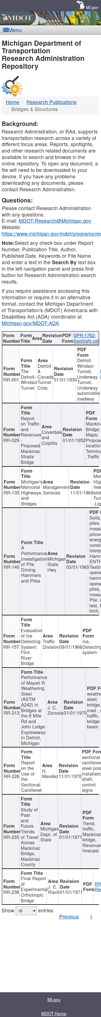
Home (12, 101)
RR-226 (11, 776)
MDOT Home (53, 1013)
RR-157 (11, 646)
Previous (69, 916)
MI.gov (92, 7)
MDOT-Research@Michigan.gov (55, 220)
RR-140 (11, 566)
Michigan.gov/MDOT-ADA (30, 322)
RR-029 (11, 440)
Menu (15, 29)
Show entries (27, 910)
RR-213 (11, 712)
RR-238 (11, 892)
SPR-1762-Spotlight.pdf (87, 338)
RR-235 (11, 837)
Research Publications (51, 101)
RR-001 (11, 379)
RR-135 (11, 492)
